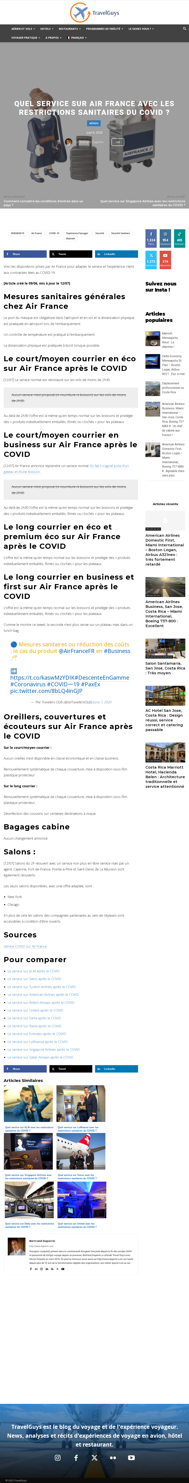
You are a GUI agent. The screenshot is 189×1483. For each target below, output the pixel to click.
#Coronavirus (28, 684)
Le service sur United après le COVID (35, 1010)
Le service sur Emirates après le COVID (37, 1033)
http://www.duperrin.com (41, 1246)
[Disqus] (71, 1348)
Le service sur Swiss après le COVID (34, 979)
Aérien (93, 123)
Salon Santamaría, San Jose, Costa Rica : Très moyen (165, 668)
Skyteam (70, 238)
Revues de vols (153, 529)
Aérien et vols (21, 29)
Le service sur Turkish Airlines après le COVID (42, 987)
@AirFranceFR (76, 651)
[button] (184, 29)
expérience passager (77, 233)
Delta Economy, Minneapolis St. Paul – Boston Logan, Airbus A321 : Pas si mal (173, 365)
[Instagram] (41, 1268)
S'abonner (166, 252)
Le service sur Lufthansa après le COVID (38, 1041)
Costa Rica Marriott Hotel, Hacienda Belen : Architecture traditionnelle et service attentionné (165, 777)
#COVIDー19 (63, 684)
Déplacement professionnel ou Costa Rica (173, 388)
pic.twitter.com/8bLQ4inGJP (46, 691)
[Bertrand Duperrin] (69, 142)
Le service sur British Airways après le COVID (41, 1002)
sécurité (99, 233)
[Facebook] (30, 1268)
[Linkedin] (46, 1268)
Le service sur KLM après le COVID (34, 971)
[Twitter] (57, 1268)
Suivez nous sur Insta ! (160, 287)
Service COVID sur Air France (25, 946)
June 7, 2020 (102, 702)
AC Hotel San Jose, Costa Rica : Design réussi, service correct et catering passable (164, 720)
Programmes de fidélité (103, 29)
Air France (36, 233)
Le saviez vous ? (140, 29)
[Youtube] (62, 1268)
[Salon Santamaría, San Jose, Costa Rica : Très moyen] (165, 649)
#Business (117, 651)
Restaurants (68, 29)
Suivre (165, 230)
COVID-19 (54, 233)
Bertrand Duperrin (91, 142)
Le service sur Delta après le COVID (34, 1018)
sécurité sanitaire (120, 233)
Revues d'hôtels (154, 704)
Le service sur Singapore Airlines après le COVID (44, 1049)
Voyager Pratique (24, 37)
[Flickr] (36, 1268)
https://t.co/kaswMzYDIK (42, 677)
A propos (52, 37)
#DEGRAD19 (17, 233)
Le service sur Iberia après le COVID (34, 1026)
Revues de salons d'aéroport (159, 657)
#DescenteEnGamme (102, 677)
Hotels (45, 29)
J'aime (151, 230)
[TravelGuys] (94, 12)
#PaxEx (90, 684)
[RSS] (52, 1268)
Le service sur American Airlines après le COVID (43, 994)
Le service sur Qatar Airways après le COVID (40, 1057)
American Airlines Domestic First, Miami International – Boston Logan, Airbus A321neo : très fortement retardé (164, 550)
